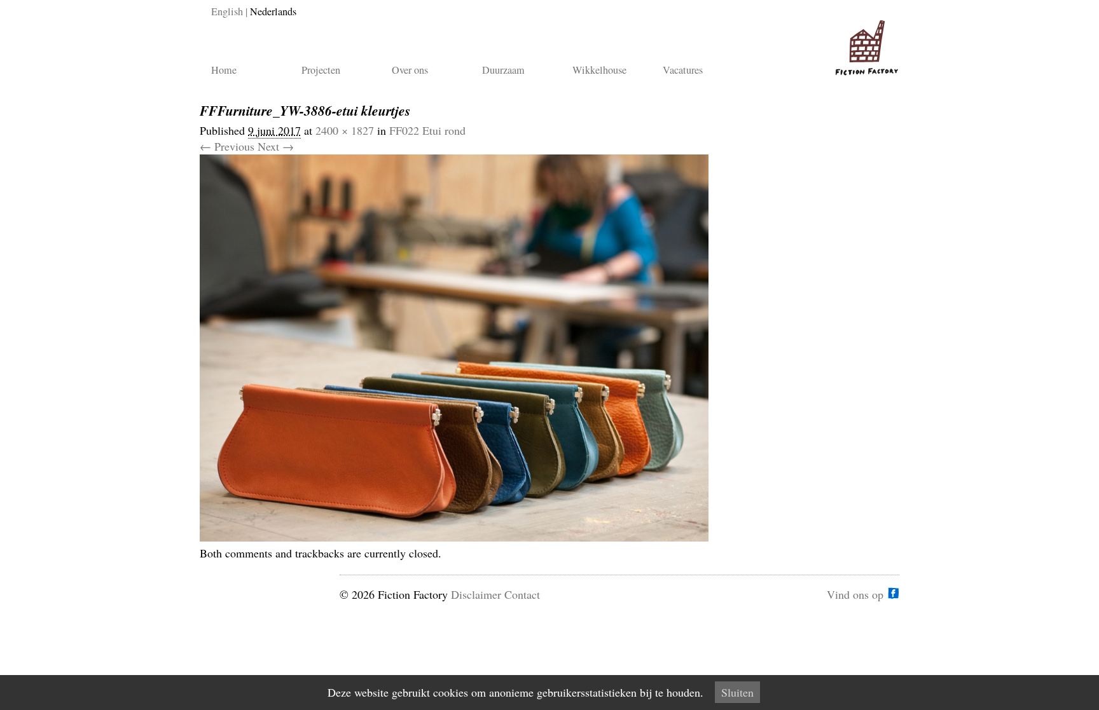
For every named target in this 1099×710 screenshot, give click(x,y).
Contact (522, 594)
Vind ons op (855, 593)
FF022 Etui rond (427, 130)
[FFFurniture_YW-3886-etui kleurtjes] (454, 537)
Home (224, 70)
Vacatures (683, 70)
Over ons (410, 70)
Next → (276, 146)
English (227, 11)
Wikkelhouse (599, 70)
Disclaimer (476, 594)
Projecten (320, 70)
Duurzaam (503, 70)
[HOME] (864, 42)
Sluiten (737, 692)
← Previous (227, 146)
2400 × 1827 (344, 130)
